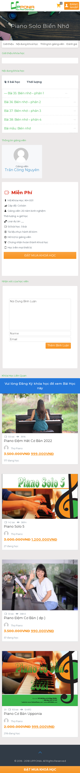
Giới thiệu (8, 43)
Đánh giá (71, 43)
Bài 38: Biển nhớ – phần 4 (22, 119)
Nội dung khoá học (27, 43)
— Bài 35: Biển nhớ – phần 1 (24, 93)
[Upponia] (22, 5)
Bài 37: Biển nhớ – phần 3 (22, 111)
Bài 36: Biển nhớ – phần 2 (22, 102)
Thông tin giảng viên (52, 43)
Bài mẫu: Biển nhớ (17, 128)
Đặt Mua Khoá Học (40, 255)
